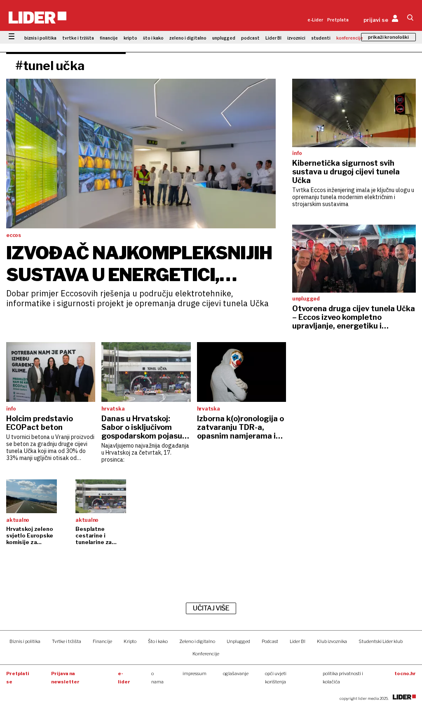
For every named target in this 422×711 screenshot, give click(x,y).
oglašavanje (236, 673)
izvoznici (296, 37)
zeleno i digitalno (187, 37)
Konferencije (205, 654)
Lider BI (273, 37)
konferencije (349, 37)
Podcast (270, 641)
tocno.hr (405, 673)
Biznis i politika (24, 641)
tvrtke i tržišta (78, 37)
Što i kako (158, 641)
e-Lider (315, 19)
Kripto (130, 641)
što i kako (153, 37)
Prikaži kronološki (388, 37)
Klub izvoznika (332, 641)
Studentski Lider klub (381, 641)
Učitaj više (211, 608)
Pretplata (338, 19)
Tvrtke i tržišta (66, 641)
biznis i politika (40, 37)
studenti (321, 37)
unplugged (223, 37)
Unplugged (238, 641)
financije (109, 37)
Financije (102, 641)
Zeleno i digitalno (197, 641)
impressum (194, 673)
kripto (130, 37)
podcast (250, 37)
